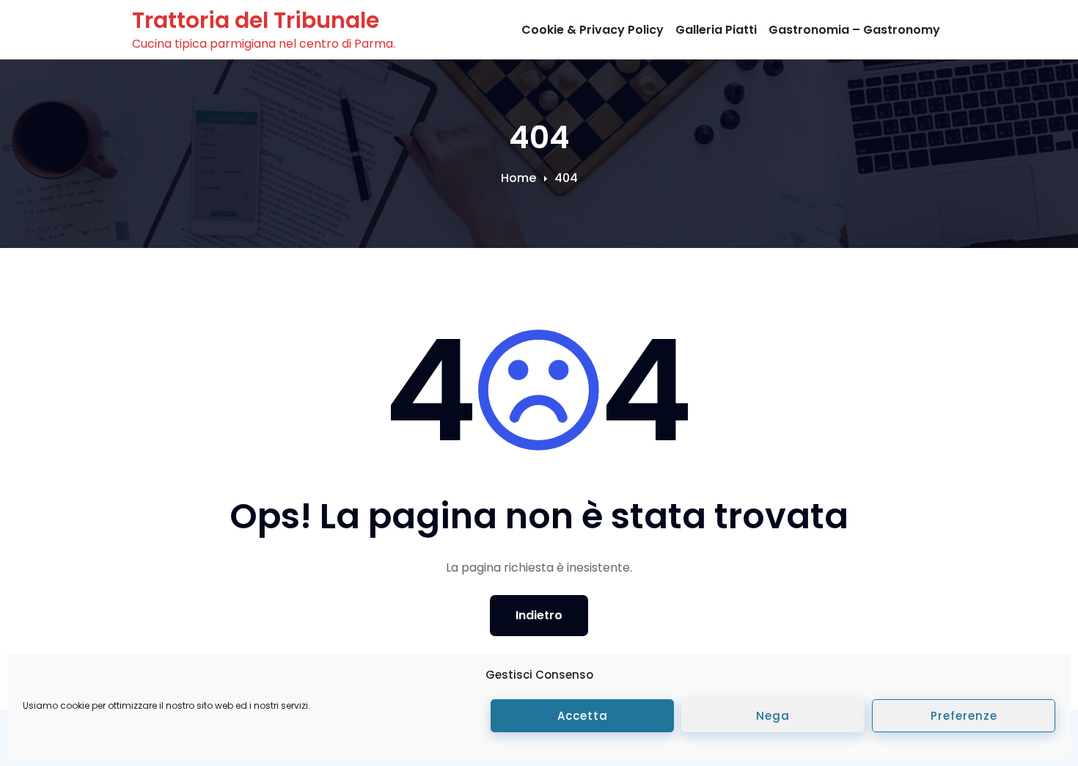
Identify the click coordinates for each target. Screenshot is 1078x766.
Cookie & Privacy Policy (592, 29)
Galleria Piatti (716, 29)
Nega (773, 715)
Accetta (582, 715)
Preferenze (964, 715)
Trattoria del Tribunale (255, 20)
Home (518, 177)
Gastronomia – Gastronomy (854, 29)
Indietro (539, 615)
